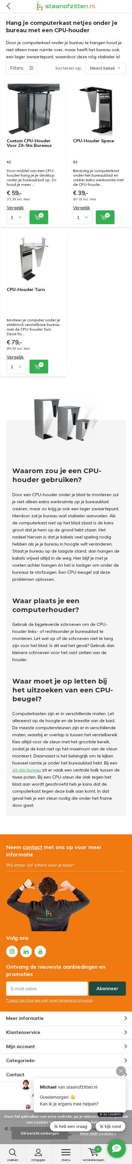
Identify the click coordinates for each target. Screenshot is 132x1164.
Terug (8, 6)
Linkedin (26, 951)
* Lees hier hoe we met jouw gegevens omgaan (49, 1000)
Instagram (12, 951)
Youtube (40, 951)
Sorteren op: (68, 68)
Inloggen (38, 1160)
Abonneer (107, 988)
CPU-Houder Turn (26, 289)
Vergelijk (15, 207)
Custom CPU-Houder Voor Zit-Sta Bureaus (29, 143)
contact (32, 847)
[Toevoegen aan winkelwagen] (38, 217)
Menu (66, 1160)
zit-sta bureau (26, 770)
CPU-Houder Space (93, 141)
